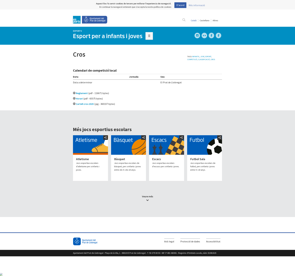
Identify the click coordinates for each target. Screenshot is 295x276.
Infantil (196, 56)
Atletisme (82, 159)
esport (208, 56)
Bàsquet (119, 159)
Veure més (147, 196)
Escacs (156, 159)
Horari (79, 98)
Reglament (82, 93)
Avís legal (169, 241)
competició (192, 59)
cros (213, 59)
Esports (77, 31)
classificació (204, 59)
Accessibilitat (213, 241)
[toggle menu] (149, 35)
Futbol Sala (197, 159)
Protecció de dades (190, 241)
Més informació (197, 5)
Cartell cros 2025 (85, 103)
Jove (202, 56)
